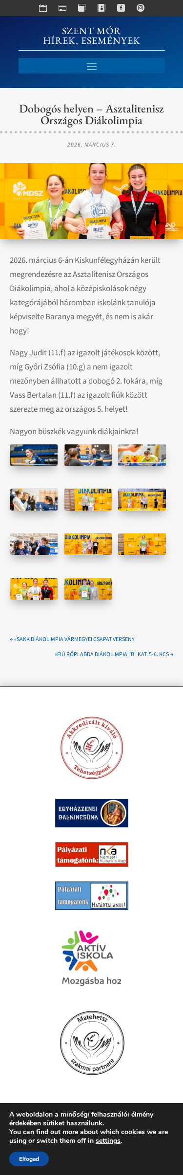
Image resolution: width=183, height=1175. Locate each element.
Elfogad (29, 1159)
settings (108, 1141)
